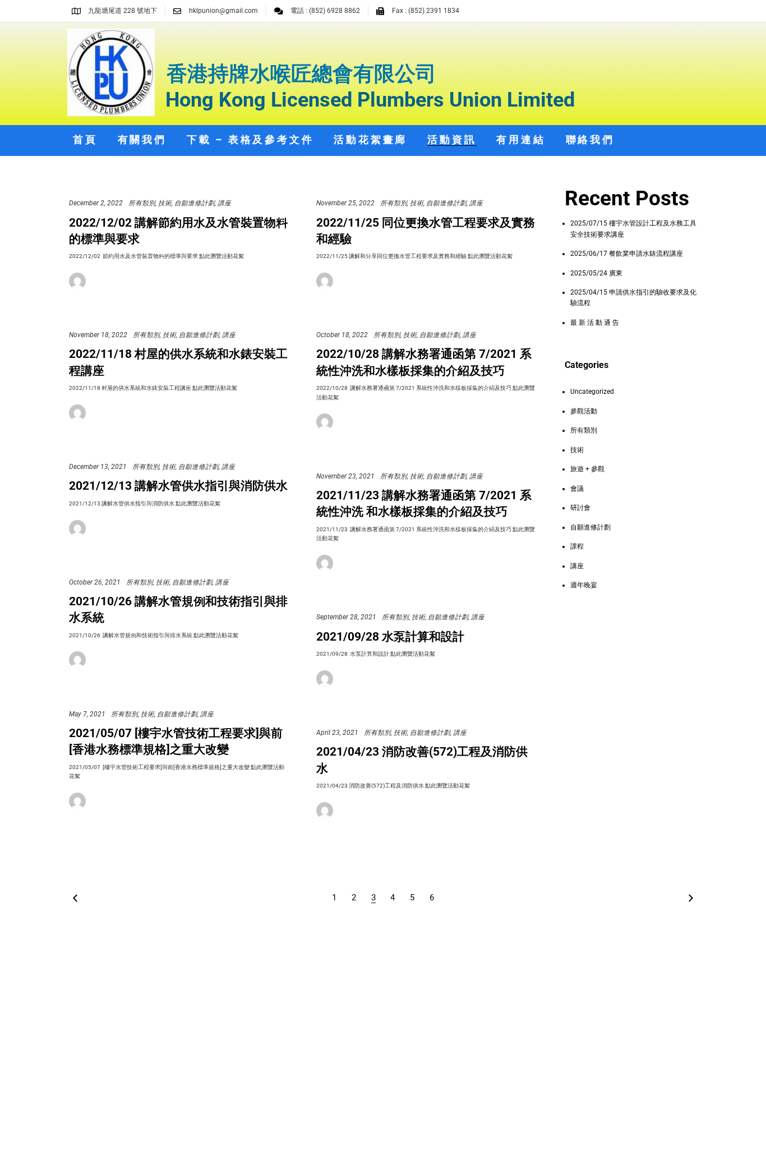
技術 (165, 203)
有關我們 (142, 139)
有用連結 (520, 139)
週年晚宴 (583, 585)
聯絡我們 (590, 139)
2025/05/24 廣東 (596, 273)
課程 (577, 546)
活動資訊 (451, 139)
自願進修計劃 (194, 203)
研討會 (580, 508)
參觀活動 (583, 411)
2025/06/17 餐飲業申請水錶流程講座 (626, 253)
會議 (577, 489)
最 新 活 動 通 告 (594, 322)
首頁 (85, 139)
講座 (224, 203)
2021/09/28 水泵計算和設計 (390, 636)
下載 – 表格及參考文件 (250, 139)
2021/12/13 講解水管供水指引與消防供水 (178, 486)
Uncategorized (592, 391)
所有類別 (141, 203)
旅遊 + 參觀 (587, 469)
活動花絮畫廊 (370, 139)
